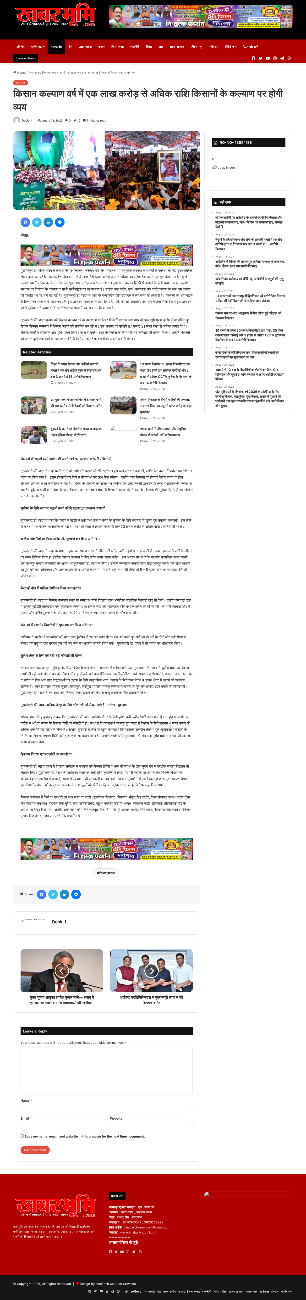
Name (26, 1100)
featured (107, 872)
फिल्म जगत (117, 47)
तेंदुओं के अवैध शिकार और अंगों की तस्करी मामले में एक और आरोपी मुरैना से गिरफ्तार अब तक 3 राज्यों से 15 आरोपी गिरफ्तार (76, 370)
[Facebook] (25, 222)
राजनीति (134, 47)
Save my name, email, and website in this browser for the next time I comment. (85, 1136)
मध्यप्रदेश (56, 47)
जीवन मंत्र (196, 47)
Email (26, 1118)
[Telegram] (134, 1252)
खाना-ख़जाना (177, 47)
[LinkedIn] (48, 222)
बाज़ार (101, 47)
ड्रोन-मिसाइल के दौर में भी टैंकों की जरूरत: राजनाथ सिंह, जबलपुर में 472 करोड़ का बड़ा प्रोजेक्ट (165, 405)
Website (116, 1118)
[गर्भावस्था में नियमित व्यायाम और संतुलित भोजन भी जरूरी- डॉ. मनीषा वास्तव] (123, 435)
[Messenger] (60, 222)
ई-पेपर (233, 47)
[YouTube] (123, 1252)
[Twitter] (37, 222)
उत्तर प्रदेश (85, 47)
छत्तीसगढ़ (36, 47)
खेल (160, 47)
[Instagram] (129, 1252)
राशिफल (214, 47)
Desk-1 (27, 120)
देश (70, 47)
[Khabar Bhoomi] (57, 16)
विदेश (149, 47)
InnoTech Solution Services (116, 1284)
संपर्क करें (252, 47)
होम (22, 47)
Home (21, 72)
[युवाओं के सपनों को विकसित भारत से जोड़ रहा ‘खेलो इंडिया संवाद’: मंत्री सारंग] (34, 435)
